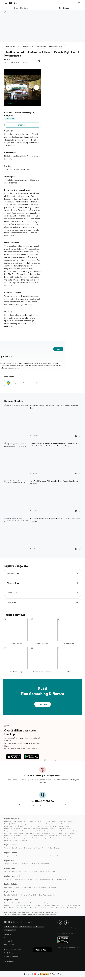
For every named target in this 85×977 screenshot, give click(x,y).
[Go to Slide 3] (24, 107)
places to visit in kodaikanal (39, 821)
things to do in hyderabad (14, 879)
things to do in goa (11, 864)
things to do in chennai (13, 856)
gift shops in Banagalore (20, 824)
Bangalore (12, 912)
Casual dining (38, 912)
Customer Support (11, 956)
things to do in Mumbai (13, 848)
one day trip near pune (28, 871)
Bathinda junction (51, 912)
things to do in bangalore (41, 831)
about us (7, 934)
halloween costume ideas (27, 907)
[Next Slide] (36, 87)
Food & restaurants (24, 912)
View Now (42, 704)
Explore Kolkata (10, 884)
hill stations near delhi (28, 895)
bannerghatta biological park (15, 821)
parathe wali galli (10, 895)
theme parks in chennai (54, 856)
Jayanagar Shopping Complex (44, 828)
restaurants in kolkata (47, 887)
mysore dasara (57, 821)
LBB (5, 912)
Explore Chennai (10, 853)
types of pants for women (66, 907)
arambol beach (27, 864)
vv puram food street (62, 831)
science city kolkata (29, 887)
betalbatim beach (42, 864)
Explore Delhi (9, 892)
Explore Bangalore (11, 818)
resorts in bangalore (22, 828)
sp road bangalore (21, 838)
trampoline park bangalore (52, 833)
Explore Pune (9, 868)
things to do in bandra (51, 848)
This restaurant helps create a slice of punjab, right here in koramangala (31, 914)
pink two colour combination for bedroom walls (52, 905)
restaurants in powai (32, 848)
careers (7, 938)
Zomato (9, 103)
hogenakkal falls (50, 826)
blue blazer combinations (61, 903)
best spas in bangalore (59, 838)
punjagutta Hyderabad (62, 879)
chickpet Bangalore (21, 831)
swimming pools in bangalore (31, 826)
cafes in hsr (61, 824)
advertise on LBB (10, 944)
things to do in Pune (47, 871)
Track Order (8, 953)
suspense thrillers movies (14, 903)
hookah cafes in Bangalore (29, 833)
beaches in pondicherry (33, 856)
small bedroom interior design (37, 903)
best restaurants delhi (47, 895)
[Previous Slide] (8, 87)
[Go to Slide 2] (22, 107)
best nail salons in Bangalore (43, 824)
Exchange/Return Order (12, 950)
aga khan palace (10, 871)
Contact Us (8, 941)
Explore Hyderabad (12, 876)
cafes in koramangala (40, 838)
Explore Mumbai (10, 845)
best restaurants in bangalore (25, 835)
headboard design (46, 907)
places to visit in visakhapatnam (39, 879)
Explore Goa (9, 860)
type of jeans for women (21, 905)
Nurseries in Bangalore (48, 835)
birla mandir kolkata (11, 887)
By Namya (7, 59)
